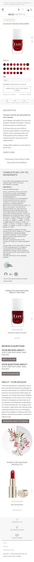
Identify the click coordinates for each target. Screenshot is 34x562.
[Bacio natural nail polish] (24, 64)
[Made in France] (11, 274)
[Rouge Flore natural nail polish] (11, 73)
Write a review (9, 359)
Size (4, 77)
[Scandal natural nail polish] (21, 73)
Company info (8, 550)
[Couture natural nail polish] (27, 64)
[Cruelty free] (16, 274)
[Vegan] (5, 274)
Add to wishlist (26, 94)
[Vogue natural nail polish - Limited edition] (4, 68)
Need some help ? (9, 94)
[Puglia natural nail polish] (17, 64)
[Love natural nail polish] (21, 68)
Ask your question (11, 374)
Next (32, 41)
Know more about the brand (15, 421)
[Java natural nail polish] (21, 64)
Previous (32, 37)
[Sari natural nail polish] (14, 68)
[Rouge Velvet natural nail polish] (11, 64)
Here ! (23, 4)
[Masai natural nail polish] (7, 68)
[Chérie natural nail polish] (17, 73)
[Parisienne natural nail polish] (17, 68)
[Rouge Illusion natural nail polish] (7, 64)
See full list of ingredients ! (17, 162)
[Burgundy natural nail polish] (4, 64)
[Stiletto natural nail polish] (14, 73)
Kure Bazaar (10, 20)
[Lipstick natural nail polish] (27, 68)
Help (5, 543)
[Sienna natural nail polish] (11, 68)
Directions (9, 152)
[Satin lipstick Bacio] (17, 489)
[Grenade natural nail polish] (14, 64)
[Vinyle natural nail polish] (24, 68)
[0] (27, 10)
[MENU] (3, 9)
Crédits (18, 556)
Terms (5, 546)
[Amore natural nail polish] (4, 73)
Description (9, 110)
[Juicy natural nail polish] (7, 73)
